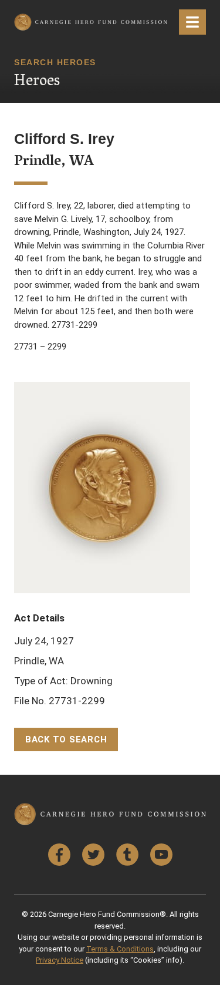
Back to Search (66, 739)
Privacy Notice (59, 960)
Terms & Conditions (120, 948)
